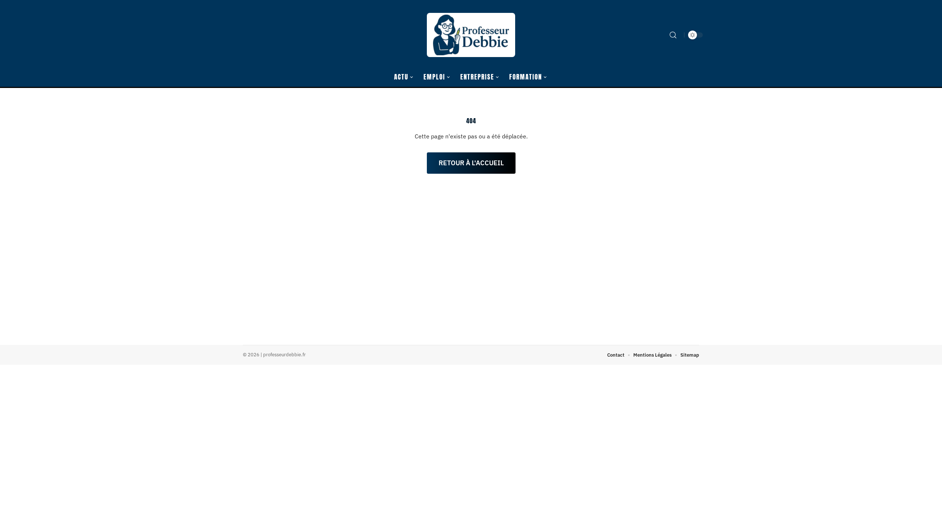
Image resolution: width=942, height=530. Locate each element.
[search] (673, 35)
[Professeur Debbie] (471, 35)
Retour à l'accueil (471, 163)
